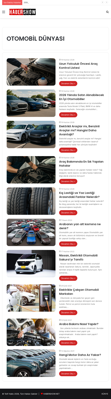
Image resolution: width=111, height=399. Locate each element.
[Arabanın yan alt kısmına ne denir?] (31, 232)
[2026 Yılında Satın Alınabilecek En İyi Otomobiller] (31, 103)
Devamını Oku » (68, 83)
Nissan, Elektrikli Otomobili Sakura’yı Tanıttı (78, 257)
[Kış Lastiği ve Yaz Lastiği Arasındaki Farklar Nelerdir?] (31, 201)
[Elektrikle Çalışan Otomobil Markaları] (31, 298)
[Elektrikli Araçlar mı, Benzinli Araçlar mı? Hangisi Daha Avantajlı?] (31, 134)
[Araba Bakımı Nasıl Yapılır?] (31, 332)
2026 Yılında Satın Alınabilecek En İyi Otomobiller (81, 97)
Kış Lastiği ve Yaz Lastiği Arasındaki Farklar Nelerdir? (79, 195)
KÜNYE (105, 394)
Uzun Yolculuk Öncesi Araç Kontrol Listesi (78, 66)
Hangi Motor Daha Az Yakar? (80, 355)
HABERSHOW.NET (51, 394)
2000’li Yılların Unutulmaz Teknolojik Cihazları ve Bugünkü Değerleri (54, 2)
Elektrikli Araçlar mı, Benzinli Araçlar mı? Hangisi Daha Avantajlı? (79, 130)
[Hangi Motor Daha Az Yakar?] (31, 363)
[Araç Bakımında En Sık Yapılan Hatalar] (31, 170)
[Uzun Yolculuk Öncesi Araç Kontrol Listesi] (31, 72)
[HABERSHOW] (22, 11)
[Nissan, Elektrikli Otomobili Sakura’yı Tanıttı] (31, 263)
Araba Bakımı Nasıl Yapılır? (78, 324)
